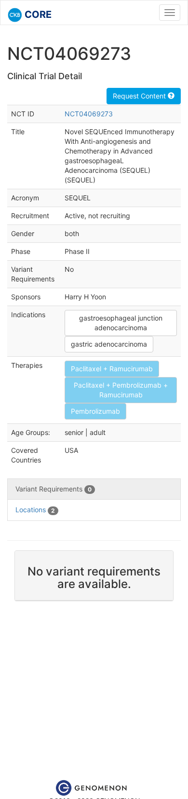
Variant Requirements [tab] (53, 489)
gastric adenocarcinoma (109, 344)
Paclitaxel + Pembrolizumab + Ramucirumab (121, 390)
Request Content (140, 96)
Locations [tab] (35, 509)
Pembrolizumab (95, 411)
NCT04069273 (89, 114)
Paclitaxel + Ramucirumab (112, 368)
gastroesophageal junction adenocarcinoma (120, 323)
